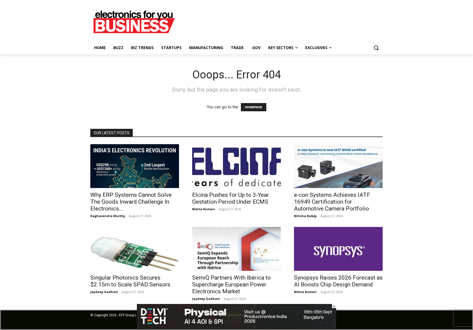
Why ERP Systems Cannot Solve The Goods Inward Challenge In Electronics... (131, 202)
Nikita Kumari (203, 209)
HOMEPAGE (253, 107)
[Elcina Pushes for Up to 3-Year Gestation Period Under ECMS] (236, 166)
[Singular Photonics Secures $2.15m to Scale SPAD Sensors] (134, 249)
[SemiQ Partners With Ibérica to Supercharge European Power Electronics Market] (236, 249)
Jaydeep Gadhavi (104, 292)
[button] (376, 47)
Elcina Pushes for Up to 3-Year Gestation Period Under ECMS (230, 198)
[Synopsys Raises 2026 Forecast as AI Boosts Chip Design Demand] (338, 249)
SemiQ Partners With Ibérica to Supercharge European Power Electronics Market (231, 284)
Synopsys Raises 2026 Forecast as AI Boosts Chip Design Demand (338, 281)
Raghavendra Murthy (107, 216)
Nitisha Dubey (305, 216)
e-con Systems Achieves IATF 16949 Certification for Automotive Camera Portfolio (332, 202)
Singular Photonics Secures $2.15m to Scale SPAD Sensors (130, 281)
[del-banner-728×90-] (236, 327)
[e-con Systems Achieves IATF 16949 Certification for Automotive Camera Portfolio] (338, 166)
